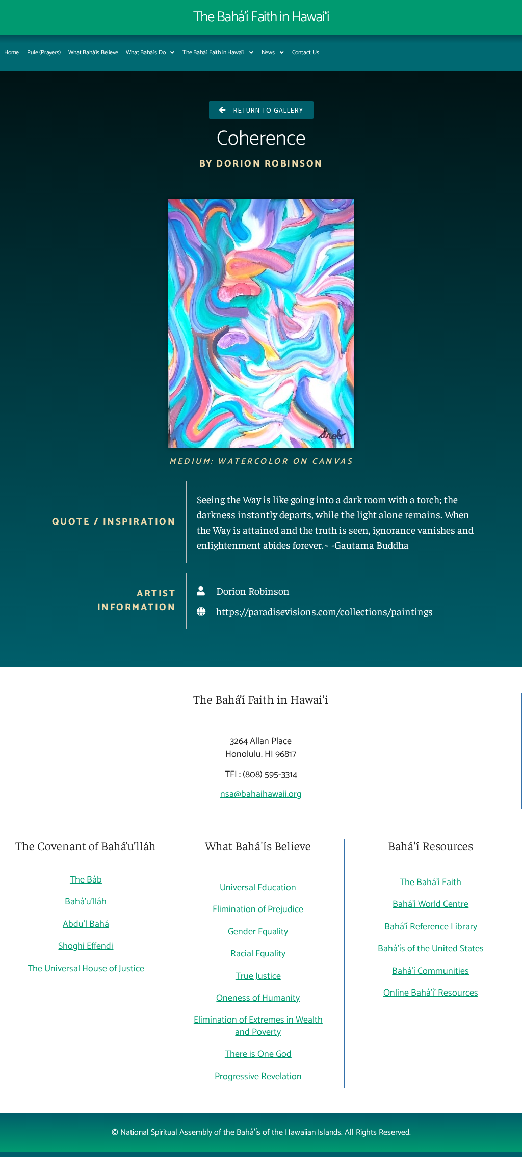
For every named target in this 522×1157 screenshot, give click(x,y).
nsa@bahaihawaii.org (260, 794)
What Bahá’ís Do (145, 53)
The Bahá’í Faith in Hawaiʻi (261, 17)
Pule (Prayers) (43, 53)
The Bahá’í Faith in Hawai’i (213, 53)
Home (11, 53)
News (268, 53)
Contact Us (305, 53)
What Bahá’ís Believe (93, 53)
